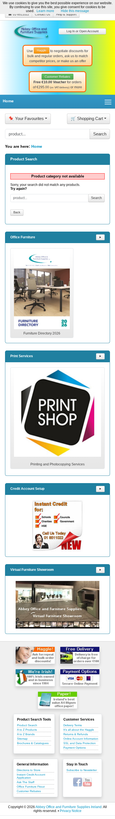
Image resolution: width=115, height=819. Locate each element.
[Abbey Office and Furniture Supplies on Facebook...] (77, 782)
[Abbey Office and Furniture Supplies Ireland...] (31, 31)
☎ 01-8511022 (18, 14)
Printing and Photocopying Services (57, 464)
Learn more (45, 11)
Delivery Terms (72, 725)
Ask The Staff (25, 782)
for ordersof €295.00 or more (57, 82)
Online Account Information (80, 738)
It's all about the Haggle (78, 729)
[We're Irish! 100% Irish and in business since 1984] (35, 677)
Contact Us (42, 14)
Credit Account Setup (27, 489)
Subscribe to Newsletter (81, 770)
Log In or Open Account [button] (82, 31)
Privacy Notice (71, 811)
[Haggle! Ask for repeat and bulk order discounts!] (35, 655)
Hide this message (75, 11)
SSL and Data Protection (79, 743)
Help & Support (66, 14)
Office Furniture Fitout (31, 786)
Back (16, 212)
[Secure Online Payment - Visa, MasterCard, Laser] (79, 677)
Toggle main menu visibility (108, 102)
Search (96, 198)
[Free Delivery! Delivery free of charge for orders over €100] (79, 655)
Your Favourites (26, 118)
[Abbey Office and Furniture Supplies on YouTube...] (87, 782)
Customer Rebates (29, 791)
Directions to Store (28, 770)
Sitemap (22, 738)
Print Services (21, 356)
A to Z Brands (26, 734)
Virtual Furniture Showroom (32, 570)
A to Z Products (27, 729)
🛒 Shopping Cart (87, 118)
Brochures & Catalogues (33, 743)
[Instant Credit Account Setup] (57, 526)
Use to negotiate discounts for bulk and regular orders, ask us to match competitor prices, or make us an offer (57, 56)
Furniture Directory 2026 (41, 333)
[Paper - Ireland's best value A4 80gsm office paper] (57, 700)
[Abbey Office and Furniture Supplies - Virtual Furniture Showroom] (57, 605)
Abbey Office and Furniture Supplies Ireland (68, 807)
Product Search (27, 725)
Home (8, 101)
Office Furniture (22, 237)
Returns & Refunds (75, 734)
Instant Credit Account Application (31, 776)
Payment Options (74, 747)
